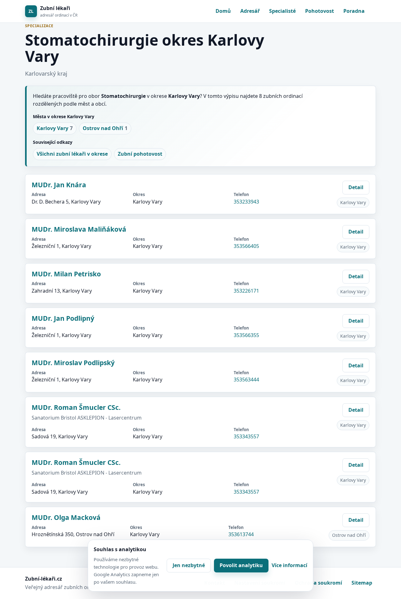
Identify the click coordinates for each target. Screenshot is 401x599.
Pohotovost (319, 11)
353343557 (246, 436)
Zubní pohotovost (140, 153)
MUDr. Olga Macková (66, 517)
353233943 (246, 201)
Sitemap (362, 582)
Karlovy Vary (55, 128)
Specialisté (282, 11)
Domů (223, 11)
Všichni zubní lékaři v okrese (72, 153)
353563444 (246, 379)
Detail (355, 187)
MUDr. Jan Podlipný (63, 318)
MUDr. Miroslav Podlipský (73, 362)
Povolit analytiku (241, 565)
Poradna (354, 11)
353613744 (241, 534)
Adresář (250, 11)
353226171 (246, 290)
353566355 (246, 335)
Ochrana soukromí (318, 582)
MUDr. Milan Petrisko (66, 273)
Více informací (289, 565)
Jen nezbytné (189, 565)
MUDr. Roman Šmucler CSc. (76, 407)
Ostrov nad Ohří (105, 128)
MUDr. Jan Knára (59, 184)
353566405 (246, 246)
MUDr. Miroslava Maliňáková (79, 229)
